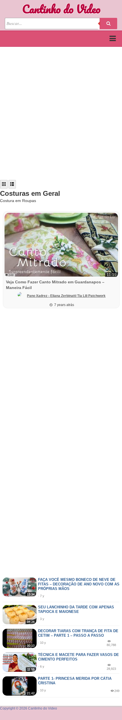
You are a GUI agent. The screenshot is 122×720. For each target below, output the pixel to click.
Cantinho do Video (61, 9)
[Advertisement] (61, 113)
